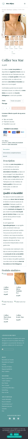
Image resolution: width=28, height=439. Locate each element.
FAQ (3, 411)
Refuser (16, 434)
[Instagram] (14, 418)
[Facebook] (10, 418)
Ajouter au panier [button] (7, 297)
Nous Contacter (6, 401)
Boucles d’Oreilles (7, 366)
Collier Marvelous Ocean (7, 317)
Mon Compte (5, 385)
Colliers (9, 142)
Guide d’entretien (6, 399)
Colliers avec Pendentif (17, 142)
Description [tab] (6, 149)
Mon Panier (5, 383)
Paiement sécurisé (7, 406)
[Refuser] (26, 433)
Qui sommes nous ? (7, 404)
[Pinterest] (18, 418)
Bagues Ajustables (7, 369)
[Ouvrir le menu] (24, 3)
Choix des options (20, 323)
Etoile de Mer (14, 144)
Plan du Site (5, 392)
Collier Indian (6, 288)
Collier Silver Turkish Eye (19, 290)
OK (11, 434)
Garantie (4, 408)
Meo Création (5, 371)
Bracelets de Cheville (8, 359)
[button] (24, 15)
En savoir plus (19, 345)
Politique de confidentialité (14, 436)
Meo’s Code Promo (7, 378)
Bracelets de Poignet (7, 362)
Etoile (9, 144)
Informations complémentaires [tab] (12, 152)
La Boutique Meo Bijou (8, 387)
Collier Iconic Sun (20, 316)
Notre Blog (5, 390)
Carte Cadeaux (6, 380)
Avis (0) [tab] (5, 156)
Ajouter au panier (18, 108)
